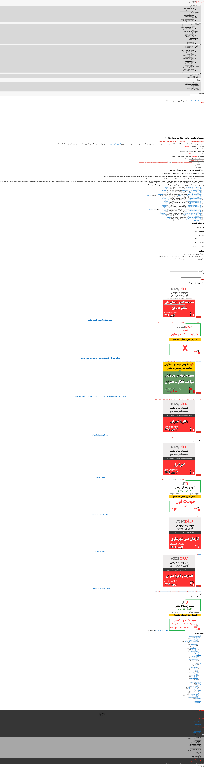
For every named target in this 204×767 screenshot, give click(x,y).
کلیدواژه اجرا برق (190, 62)
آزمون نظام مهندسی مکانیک (187, 29)
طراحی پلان (198, 724)
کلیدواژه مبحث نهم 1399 (195, 202)
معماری (199, 690)
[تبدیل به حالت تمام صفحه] (201, 765)
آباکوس (196, 664)
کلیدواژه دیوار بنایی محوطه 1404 (193, 220)
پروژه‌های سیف (194, 670)
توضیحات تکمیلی (197, 165)
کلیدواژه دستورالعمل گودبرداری (193, 217)
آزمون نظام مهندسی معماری (187, 27)
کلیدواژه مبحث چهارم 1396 (194, 194)
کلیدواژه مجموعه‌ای (176, 162)
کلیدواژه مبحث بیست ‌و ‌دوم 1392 (193, 213)
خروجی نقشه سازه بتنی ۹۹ (188, 8)
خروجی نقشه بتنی (196, 754)
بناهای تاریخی (194, 646)
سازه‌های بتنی (194, 675)
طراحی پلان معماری (189, 21)
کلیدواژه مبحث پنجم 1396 (195, 197)
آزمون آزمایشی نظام (189, 35)
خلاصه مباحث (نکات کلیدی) (188, 36)
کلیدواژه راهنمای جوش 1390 (194, 218)
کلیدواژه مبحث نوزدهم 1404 (194, 207)
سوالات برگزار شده (189, 32)
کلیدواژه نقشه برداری (189, 69)
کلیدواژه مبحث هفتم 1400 (195, 199)
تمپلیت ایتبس (194, 672)
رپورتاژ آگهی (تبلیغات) (192, 88)
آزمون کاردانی (194, 686)
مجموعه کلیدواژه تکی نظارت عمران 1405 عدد (193, 158)
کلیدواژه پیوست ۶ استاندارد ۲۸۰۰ (193, 215)
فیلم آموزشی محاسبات (195, 744)
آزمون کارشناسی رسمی (195, 636)
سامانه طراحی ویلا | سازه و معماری (189, 17)
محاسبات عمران (194, 644)
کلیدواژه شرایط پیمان (196, 191)
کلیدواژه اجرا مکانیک (189, 65)
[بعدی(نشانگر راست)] (201, 766)
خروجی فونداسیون (190, 9)
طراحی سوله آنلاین (196, 757)
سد (197, 679)
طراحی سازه (194, 12)
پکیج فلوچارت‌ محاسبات (192, 77)
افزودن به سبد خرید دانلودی (196, 160)
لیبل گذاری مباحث (193, 697)
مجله (199, 78)
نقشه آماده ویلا (191, 39)
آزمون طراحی (197, 731)
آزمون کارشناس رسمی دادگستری (190, 24)
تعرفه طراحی (197, 721)
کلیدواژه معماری (190, 54)
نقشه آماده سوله (197, 741)
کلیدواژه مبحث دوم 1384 (195, 192)
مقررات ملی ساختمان (195, 693)
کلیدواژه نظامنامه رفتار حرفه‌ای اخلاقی (191, 190)
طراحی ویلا (198, 737)
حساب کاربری (194, 82)
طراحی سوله (191, 13)
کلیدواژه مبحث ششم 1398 (194, 198)
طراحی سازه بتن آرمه (189, 15)
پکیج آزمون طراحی (193, 76)
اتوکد (200, 645)
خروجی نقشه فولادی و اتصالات (187, 11)
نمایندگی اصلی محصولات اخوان (193, 750)
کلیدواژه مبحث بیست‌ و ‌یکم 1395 (193, 211)
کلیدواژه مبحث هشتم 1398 (194, 201)
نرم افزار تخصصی (196, 699)
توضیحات (199, 164)
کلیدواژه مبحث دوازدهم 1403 (194, 206)
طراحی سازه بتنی (196, 756)
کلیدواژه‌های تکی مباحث (192, 59)
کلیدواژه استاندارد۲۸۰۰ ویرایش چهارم (192, 214)
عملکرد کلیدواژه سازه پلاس (191, 53)
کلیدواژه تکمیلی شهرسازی (188, 67)
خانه (203, 101)
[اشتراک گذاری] (200, 765)
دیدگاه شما (201, 271)
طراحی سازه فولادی (189, 16)
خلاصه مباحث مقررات (195, 748)
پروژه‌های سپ (194, 668)
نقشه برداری (198, 702)
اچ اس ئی (198, 652)
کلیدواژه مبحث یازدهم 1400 (194, 205)
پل (197, 671)
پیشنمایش (166, 187)
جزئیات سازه (191, 40)
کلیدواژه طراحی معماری (188, 55)
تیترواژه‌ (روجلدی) (193, 694)
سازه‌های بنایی (194, 676)
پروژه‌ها (199, 80)
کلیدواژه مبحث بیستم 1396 (194, 210)
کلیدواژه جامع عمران (189, 57)
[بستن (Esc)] (198, 765)
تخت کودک (198, 752)
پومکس (199, 753)
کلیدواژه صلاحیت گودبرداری (187, 71)
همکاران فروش (194, 89)
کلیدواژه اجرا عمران (189, 47)
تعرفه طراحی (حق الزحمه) (191, 6)
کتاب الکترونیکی (194, 657)
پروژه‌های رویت (194, 691)
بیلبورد (196, 665)
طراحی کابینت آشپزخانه (188, 20)
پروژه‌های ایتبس (194, 667)
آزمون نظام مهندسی (196, 638)
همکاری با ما (195, 90)
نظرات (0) (198, 167)
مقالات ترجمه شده (193, 661)
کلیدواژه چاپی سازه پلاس (188, 58)
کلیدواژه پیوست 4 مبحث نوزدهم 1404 (192, 209)
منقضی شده (198, 698)
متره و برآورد (194, 660)
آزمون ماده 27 (197, 637)
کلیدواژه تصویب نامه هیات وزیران (193, 188)
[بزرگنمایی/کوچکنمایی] (203, 765)
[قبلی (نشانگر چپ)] (203, 766)
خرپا (197, 674)
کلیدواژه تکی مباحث (191, 101)
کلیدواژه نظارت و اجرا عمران (187, 50)
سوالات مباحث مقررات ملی (191, 31)
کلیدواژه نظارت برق (189, 61)
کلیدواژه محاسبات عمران (188, 51)
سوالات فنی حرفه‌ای (196, 682)
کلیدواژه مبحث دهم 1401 (195, 203)
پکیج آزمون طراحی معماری (194, 738)
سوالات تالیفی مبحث (189, 34)
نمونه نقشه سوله (194, 38)
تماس (199, 81)
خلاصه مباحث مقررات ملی (191, 695)
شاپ (200, 73)
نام (203, 273)
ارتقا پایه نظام (197, 653)
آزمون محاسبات (197, 732)
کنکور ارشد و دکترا (193, 659)
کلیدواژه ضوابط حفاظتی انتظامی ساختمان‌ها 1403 (189, 195)
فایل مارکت (198, 23)
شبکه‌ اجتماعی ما (194, 85)
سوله (196, 680)
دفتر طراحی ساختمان (196, 5)
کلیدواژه (199, 44)
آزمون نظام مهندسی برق (188, 28)
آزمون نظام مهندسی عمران (187, 25)
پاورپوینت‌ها (195, 656)
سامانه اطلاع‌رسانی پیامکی (191, 84)
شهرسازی (198, 683)
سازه (199, 663)
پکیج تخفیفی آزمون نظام (151, 162)
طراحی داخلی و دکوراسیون (187, 19)
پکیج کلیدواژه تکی (142, 162)
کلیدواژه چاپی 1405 (196, 746)
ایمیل (202, 276)
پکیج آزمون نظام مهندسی (192, 66)
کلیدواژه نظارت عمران (189, 48)
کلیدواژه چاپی (194, 74)
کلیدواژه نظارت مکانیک (189, 63)
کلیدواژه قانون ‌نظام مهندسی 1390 (193, 187)
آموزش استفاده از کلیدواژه (191, 46)
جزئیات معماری (190, 42)
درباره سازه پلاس (193, 86)
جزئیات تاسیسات (190, 43)
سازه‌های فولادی (194, 678)
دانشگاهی (198, 655)
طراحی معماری (194, 642)
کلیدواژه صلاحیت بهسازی (188, 70)
